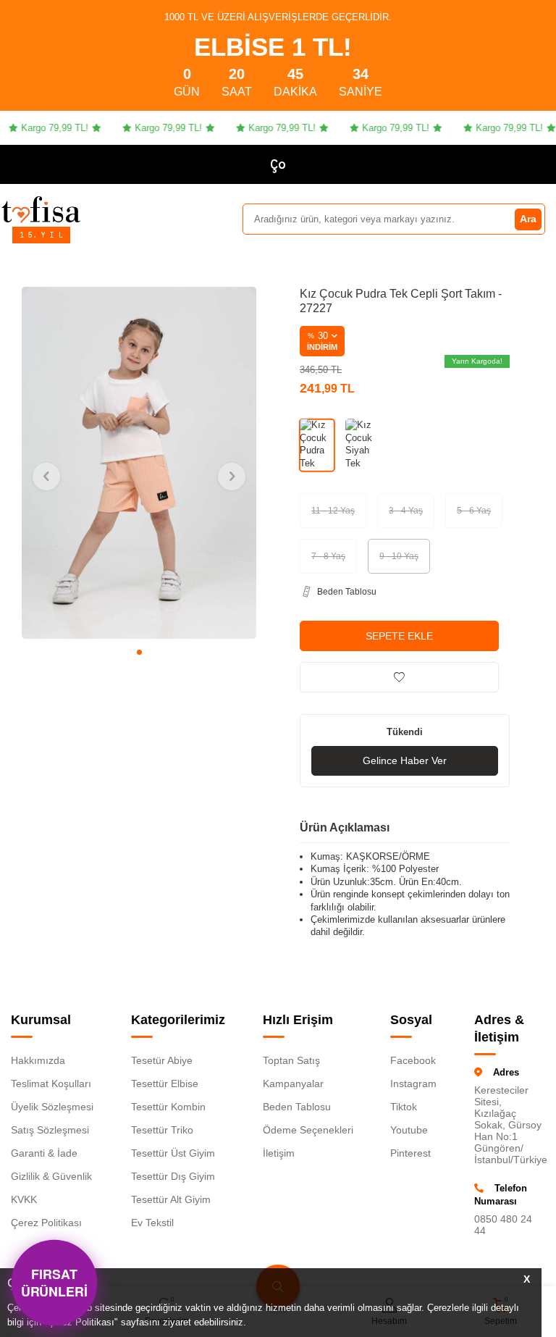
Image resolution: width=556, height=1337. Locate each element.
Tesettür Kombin (168, 1106)
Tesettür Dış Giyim (173, 1176)
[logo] (41, 209)
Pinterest (410, 1153)
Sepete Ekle (399, 636)
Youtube (409, 1130)
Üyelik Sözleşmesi (52, 1106)
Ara (528, 219)
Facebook (413, 1060)
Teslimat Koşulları (51, 1083)
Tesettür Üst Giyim (173, 1153)
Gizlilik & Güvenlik (51, 1176)
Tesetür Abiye (162, 1060)
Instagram (413, 1083)
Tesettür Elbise (164, 1083)
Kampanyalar (293, 1083)
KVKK (24, 1199)
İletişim (279, 1153)
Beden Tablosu (297, 1106)
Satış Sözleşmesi (50, 1130)
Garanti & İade (44, 1153)
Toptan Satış (291, 1060)
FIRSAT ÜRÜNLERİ (53, 1282)
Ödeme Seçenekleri (308, 1130)
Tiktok (403, 1106)
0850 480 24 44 (503, 1224)
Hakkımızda (38, 1060)
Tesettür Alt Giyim (171, 1199)
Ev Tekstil (152, 1222)
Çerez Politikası (46, 1222)
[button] (139, 652)
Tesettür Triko (162, 1130)
